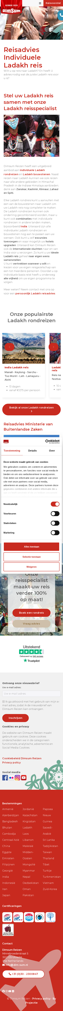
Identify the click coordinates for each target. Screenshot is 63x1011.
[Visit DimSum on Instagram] (7, 991)
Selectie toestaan (31, 556)
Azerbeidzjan (10, 815)
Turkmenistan (52, 876)
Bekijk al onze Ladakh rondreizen (31, 407)
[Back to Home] (11, 7)
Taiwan (47, 852)
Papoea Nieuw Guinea (48, 815)
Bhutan (7, 827)
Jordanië (28, 809)
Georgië (7, 870)
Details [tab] (32, 450)
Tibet (46, 864)
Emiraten (8, 858)
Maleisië (28, 846)
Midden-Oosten (28, 855)
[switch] (55, 513)
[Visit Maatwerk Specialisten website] (8, 928)
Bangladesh (10, 821)
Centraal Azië (10, 839)
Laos (26, 833)
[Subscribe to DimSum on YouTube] (23, 777)
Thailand (48, 858)
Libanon (28, 839)
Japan (6, 895)
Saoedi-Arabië (47, 830)
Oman (27, 889)
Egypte (6, 852)
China (6, 846)
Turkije (47, 870)
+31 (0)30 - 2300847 (24, 974)
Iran (4, 889)
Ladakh (27, 827)
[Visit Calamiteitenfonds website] (40, 916)
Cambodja (9, 833)
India (24, 226)
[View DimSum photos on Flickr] (12, 777)
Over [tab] (52, 450)
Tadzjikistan (50, 846)
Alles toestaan (31, 546)
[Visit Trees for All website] (50, 916)
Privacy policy (11, 762)
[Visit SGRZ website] (18, 916)
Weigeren (31, 566)
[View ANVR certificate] (29, 916)
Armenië (7, 809)
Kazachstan (30, 815)
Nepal (26, 876)
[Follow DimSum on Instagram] (18, 777)
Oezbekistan (31, 883)
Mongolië (29, 864)
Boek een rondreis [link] (31, 612)
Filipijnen (8, 864)
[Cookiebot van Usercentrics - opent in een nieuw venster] (46, 442)
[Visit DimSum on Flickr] (13, 991)
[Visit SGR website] (7, 916)
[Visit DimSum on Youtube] (10, 991)
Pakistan (28, 895)
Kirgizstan (29, 821)
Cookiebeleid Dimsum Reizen (21, 758)
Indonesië (8, 883)
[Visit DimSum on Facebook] (5, 777)
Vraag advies (31, 623)
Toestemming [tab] (12, 450)
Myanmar (29, 870)
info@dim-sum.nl (16, 964)
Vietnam (48, 883)
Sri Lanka (49, 839)
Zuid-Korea (50, 889)
